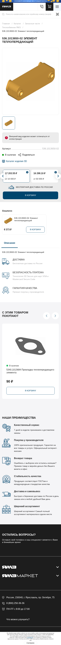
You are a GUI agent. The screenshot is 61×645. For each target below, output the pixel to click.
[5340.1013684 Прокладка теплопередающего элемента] (30, 346)
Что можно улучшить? (18, 619)
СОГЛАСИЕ (30, 637)
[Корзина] (49, 7)
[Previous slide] (3, 176)
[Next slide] (58, 176)
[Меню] (57, 7)
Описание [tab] (9, 243)
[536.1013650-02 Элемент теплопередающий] (30, 81)
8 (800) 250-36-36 (15, 603)
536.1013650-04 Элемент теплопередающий (26, 219)
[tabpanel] (30, 271)
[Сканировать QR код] (57, 14)
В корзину (30, 195)
